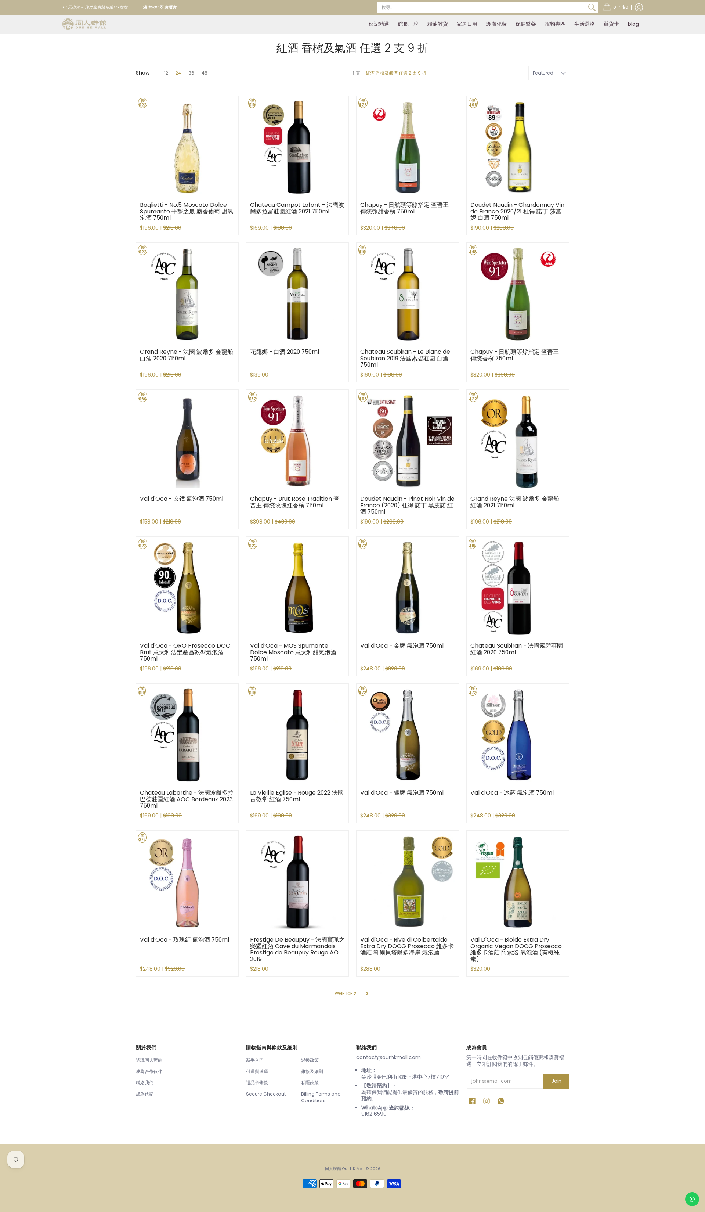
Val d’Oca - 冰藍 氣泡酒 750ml (512, 792)
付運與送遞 (257, 1071)
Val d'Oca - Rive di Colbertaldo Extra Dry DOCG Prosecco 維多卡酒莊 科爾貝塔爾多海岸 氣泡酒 (407, 946)
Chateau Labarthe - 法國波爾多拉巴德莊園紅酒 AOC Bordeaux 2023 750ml (187, 799)
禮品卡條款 (257, 1082)
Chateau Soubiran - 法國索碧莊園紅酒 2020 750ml (516, 649)
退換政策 (310, 1060)
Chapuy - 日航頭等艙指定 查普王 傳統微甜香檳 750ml (404, 208)
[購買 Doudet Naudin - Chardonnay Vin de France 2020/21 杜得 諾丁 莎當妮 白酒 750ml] (517, 147)
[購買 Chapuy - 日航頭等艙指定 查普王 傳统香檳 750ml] (517, 294)
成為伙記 (144, 1094)
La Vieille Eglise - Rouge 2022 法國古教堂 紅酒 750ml (297, 795)
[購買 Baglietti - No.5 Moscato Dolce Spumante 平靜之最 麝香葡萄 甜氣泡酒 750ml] (187, 147)
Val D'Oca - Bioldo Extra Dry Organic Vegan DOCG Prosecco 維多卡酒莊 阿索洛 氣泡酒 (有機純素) (516, 949)
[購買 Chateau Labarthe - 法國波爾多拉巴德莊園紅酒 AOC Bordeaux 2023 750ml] (187, 734)
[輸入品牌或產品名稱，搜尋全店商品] (592, 7)
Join (556, 1081)
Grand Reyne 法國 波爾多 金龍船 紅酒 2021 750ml (514, 502)
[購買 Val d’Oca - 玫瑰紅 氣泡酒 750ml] (187, 881)
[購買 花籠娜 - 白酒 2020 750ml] (297, 294)
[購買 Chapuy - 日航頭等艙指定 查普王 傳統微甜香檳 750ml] (407, 147)
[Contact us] (692, 1199)
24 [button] (178, 73)
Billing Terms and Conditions (321, 1097)
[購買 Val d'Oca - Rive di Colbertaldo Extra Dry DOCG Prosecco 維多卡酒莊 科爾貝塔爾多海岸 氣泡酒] (407, 881)
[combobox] (481, 7)
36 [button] (191, 73)
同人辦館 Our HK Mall (345, 1169)
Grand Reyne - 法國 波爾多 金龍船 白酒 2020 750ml (186, 355)
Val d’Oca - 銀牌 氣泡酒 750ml (402, 792)
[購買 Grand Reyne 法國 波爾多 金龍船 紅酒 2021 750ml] (517, 440)
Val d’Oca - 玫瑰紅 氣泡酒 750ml (184, 939)
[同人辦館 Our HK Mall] (84, 24)
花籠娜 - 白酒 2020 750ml (284, 352)
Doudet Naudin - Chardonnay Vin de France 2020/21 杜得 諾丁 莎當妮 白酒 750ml (517, 211)
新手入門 (255, 1060)
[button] (616, 7)
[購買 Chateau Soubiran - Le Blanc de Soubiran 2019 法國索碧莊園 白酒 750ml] (407, 294)
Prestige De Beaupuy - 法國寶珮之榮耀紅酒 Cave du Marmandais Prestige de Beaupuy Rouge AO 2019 (297, 949)
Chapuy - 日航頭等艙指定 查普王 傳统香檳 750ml (514, 355)
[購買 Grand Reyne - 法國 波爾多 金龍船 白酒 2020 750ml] (187, 294)
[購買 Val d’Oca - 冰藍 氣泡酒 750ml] (517, 734)
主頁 (355, 73)
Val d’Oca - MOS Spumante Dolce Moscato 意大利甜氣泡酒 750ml (293, 652)
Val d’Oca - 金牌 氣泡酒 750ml (402, 645)
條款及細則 (312, 1071)
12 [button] (166, 73)
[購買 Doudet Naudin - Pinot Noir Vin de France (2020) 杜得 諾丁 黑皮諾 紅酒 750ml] (407, 440)
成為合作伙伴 (149, 1071)
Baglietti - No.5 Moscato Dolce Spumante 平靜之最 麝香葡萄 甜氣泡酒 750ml (186, 211)
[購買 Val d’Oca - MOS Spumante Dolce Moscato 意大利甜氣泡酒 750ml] (297, 587)
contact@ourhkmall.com (388, 1057)
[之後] (366, 994)
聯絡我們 (144, 1082)
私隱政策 (310, 1082)
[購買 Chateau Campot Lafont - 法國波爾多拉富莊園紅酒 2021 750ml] (297, 147)
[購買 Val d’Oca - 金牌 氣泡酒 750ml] (407, 587)
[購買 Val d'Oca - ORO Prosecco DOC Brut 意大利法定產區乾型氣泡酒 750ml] (187, 587)
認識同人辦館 (149, 1060)
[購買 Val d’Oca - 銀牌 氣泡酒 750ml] (407, 734)
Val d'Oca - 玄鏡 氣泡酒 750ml (181, 498)
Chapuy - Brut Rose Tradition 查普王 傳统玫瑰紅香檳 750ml (294, 502)
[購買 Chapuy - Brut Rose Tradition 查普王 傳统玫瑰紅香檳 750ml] (297, 440)
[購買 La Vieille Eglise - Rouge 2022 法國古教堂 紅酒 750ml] (297, 734)
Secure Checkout (266, 1094)
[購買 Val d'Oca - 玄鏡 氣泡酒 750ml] (187, 440)
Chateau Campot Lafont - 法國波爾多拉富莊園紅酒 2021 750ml (297, 208)
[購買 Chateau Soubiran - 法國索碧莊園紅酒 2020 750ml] (517, 587)
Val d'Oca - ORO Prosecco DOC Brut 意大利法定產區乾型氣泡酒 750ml (185, 652)
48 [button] (204, 73)
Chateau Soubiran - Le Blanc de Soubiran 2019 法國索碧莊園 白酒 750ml (405, 358)
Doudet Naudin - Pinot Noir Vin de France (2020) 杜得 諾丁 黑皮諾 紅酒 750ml (407, 505)
